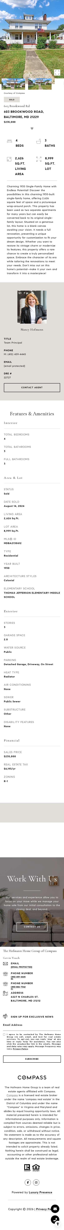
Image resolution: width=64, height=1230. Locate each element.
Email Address (13, 1024)
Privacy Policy (20, 1049)
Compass (12, 1095)
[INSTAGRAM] (36, 1182)
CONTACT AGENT (32, 387)
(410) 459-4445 (17, 354)
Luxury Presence (40, 1192)
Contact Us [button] (32, 927)
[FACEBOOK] (28, 1182)
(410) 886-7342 (18, 987)
